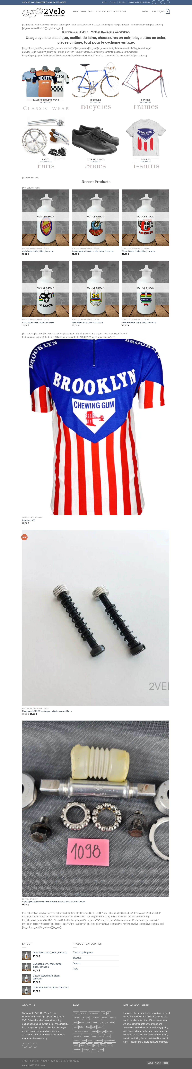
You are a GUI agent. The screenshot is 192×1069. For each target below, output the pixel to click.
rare (108, 1036)
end (75, 1022)
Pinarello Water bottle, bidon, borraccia (139, 322)
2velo (76, 1013)
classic (86, 1018)
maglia (102, 1031)
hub (75, 1027)
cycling (113, 1018)
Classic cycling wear (83, 952)
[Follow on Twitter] (163, 2)
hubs (81, 1027)
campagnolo (94, 1013)
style (82, 1045)
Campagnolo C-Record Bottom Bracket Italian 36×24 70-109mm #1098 (53, 902)
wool (101, 1050)
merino (86, 1036)
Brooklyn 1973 (28, 520)
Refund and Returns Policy (139, 2)
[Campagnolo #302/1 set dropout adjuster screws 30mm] (95, 618)
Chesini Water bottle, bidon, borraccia (138, 251)
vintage (86, 1050)
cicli (108, 1013)
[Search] (70, 11)
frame (95, 1022)
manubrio (77, 1036)
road (90, 1041)
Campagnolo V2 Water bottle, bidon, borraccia (92, 251)
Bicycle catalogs (116, 12)
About (104, 2)
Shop (83, 12)
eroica (81, 1022)
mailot (109, 1031)
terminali (77, 1050)
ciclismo (77, 1018)
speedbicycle (109, 1041)
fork (88, 1022)
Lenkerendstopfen (81, 1031)
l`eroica (94, 1031)
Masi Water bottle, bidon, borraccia (87, 322)
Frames (76, 963)
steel (76, 1045)
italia (88, 1027)
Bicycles (77, 958)
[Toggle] (118, 952)
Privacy (122, 2)
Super (89, 1045)
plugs (94, 1036)
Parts (75, 969)
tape (96, 1045)
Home (76, 12)
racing (101, 1036)
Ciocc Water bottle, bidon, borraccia (38, 322)
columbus (95, 1018)
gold (101, 1022)
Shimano (98, 1041)
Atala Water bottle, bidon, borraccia (37, 251)
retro (84, 1041)
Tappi (102, 1045)
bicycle (83, 1013)
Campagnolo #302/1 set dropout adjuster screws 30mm (47, 711)
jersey (100, 1027)
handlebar (110, 1022)
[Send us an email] (168, 2)
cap (103, 1013)
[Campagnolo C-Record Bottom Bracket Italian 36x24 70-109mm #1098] (95, 809)
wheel (94, 1050)
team (110, 1045)
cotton (104, 1018)
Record (76, 1041)
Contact (113, 2)
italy (94, 1027)
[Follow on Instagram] (159, 2)
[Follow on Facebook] (154, 2)
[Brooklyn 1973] (95, 427)
